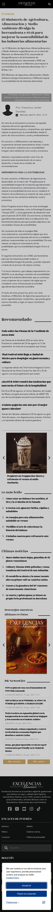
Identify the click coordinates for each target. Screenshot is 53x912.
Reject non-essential (26, 893)
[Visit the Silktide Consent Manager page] (44, 902)
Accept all (26, 885)
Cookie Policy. (12, 877)
